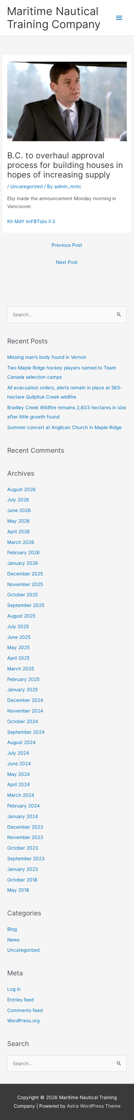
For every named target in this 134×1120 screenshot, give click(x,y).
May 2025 (18, 647)
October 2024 (22, 721)
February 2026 (23, 552)
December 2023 (25, 827)
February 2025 (23, 679)
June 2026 (19, 510)
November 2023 (25, 837)
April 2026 (18, 531)
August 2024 (21, 742)
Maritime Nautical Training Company (54, 17)
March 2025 (20, 668)
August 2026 (21, 489)
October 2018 (22, 879)
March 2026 (20, 542)
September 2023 (26, 858)
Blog (12, 929)
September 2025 (25, 605)
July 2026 (18, 499)
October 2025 (22, 594)
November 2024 (25, 711)
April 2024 (18, 784)
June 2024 (19, 763)
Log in (14, 989)
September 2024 (26, 732)
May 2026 (18, 521)
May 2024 (18, 774)
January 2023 (22, 869)
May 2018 (18, 890)
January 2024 (22, 816)
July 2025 (18, 626)
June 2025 (19, 637)
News (13, 939)
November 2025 (25, 584)
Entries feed (20, 999)
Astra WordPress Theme (94, 1106)
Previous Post (67, 245)
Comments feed (25, 1010)
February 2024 (23, 805)
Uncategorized (26, 186)
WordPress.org (23, 1020)
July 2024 (18, 753)
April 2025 (18, 658)
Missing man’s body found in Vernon (46, 357)
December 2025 (25, 573)
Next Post (67, 262)
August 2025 (21, 616)
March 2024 (20, 795)
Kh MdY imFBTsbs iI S (31, 221)
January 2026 (22, 563)
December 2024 (25, 700)
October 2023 (22, 848)
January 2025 (22, 689)
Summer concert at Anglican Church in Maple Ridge (64, 427)
